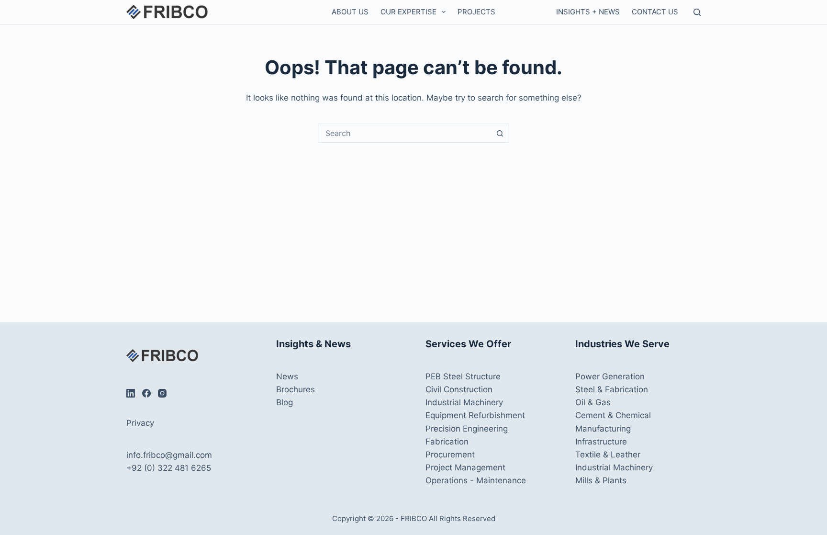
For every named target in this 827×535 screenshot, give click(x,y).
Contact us (655, 11)
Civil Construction (458, 389)
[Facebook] (146, 393)
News (287, 376)
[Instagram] (162, 393)
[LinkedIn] (130, 393)
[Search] (697, 12)
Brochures (295, 389)
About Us (350, 11)
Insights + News (588, 11)
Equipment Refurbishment (475, 415)
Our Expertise (408, 11)
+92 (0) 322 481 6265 (168, 468)
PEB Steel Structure (463, 376)
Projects (476, 11)
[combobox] (404, 133)
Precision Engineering (466, 428)
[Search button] (500, 133)
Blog (284, 402)
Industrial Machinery (464, 402)
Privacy (140, 423)
